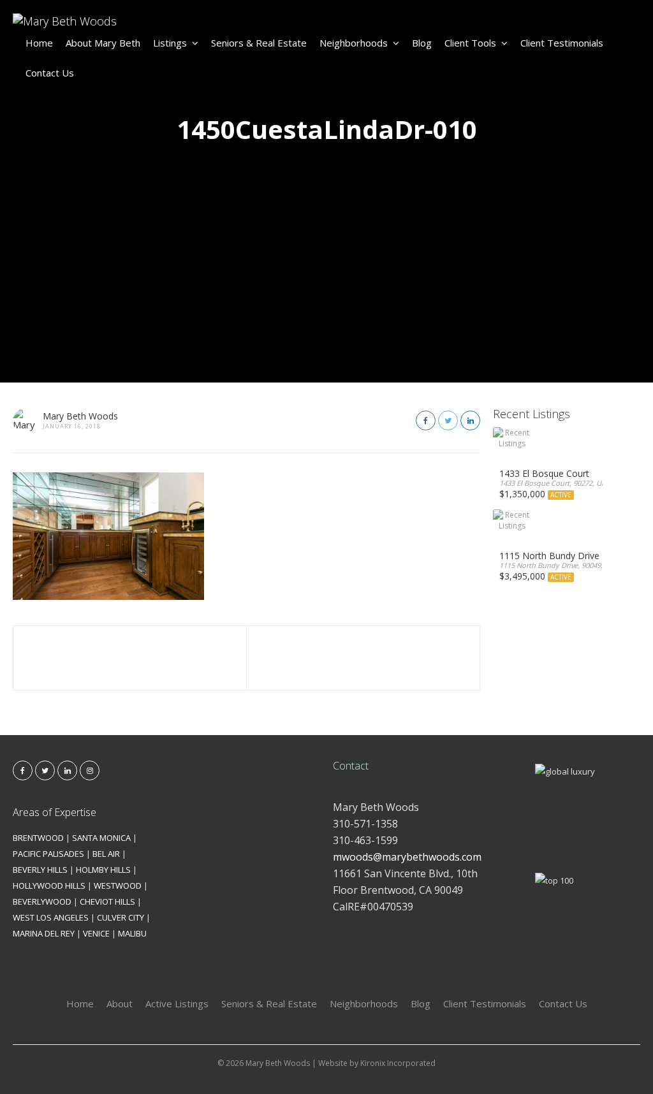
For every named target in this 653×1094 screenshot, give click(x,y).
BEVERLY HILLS (40, 869)
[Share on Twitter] (448, 420)
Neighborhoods (353, 42)
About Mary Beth (103, 42)
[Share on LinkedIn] (470, 420)
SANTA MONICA (101, 837)
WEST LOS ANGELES (51, 917)
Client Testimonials (561, 42)
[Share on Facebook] (426, 420)
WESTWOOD (118, 885)
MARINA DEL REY (44, 933)
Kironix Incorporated (398, 1063)
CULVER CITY (120, 917)
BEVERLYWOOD (42, 901)
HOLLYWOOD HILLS (49, 885)
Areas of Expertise (54, 812)
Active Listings (177, 1003)
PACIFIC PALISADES (48, 853)
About (119, 1003)
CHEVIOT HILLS (107, 901)
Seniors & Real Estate (259, 42)
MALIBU (132, 933)
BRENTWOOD (38, 837)
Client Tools (470, 42)
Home (39, 42)
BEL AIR (106, 853)
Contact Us (50, 72)
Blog (422, 42)
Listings (170, 42)
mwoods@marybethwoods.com (407, 857)
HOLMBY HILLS (103, 869)
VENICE (96, 933)
